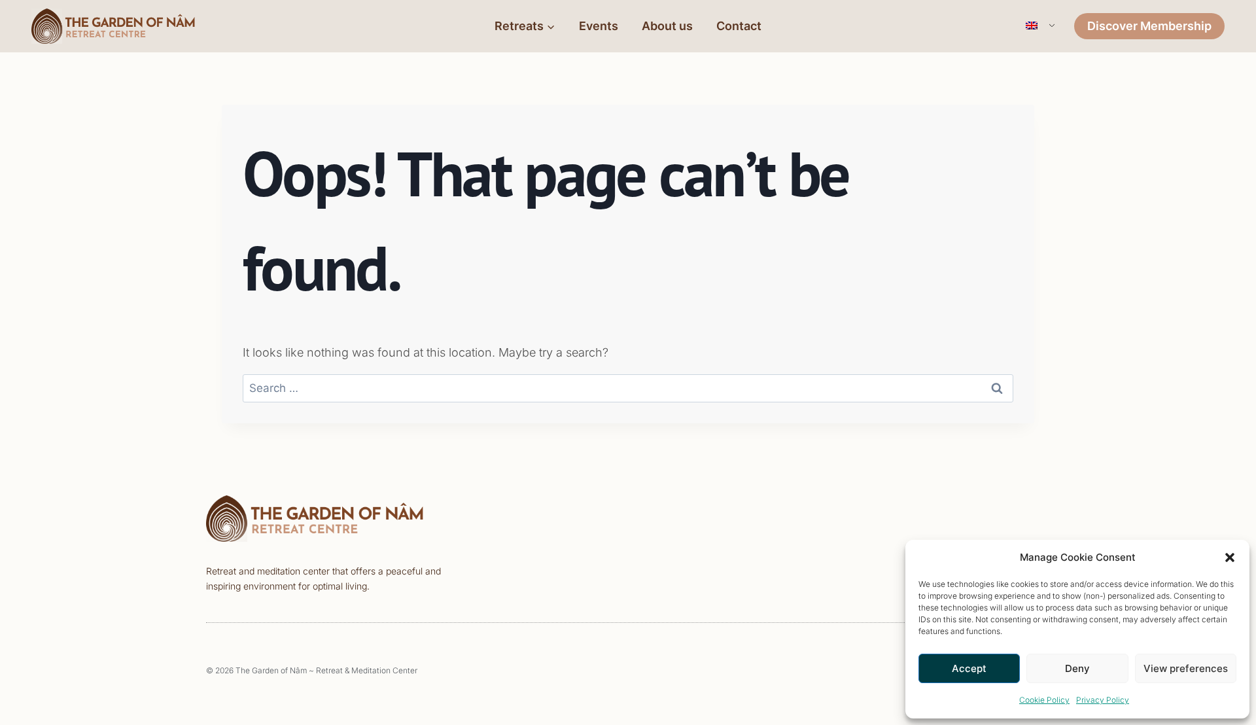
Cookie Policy (1044, 700)
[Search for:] (628, 388)
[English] (1039, 26)
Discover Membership (1149, 26)
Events (598, 26)
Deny (1077, 668)
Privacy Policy (1102, 700)
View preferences (1185, 668)
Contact (738, 26)
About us (667, 26)
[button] (1229, 557)
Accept (969, 668)
